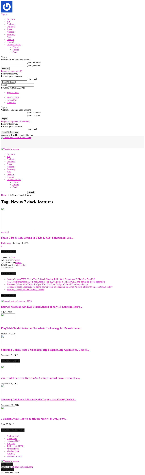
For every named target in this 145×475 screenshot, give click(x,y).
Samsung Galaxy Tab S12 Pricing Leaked (25, 289)
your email (32, 79)
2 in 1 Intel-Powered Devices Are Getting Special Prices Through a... (40, 377)
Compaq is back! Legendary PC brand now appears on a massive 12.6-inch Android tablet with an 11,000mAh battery (60, 287)
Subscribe (21, 265)
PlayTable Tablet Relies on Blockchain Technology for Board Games (40, 328)
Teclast (15, 50)
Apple (9, 29)
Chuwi (15, 47)
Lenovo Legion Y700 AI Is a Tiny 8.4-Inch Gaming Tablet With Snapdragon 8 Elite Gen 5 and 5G (51, 279)
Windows (11, 27)
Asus (9, 37)
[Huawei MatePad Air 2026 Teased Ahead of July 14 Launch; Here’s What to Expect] (16, 301)
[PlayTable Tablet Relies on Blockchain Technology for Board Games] (8, 322)
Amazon (10, 32)
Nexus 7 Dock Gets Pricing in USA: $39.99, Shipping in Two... (37, 237)
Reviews (11, 19)
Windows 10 (14, 456)
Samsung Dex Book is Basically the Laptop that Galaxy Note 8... (38, 399)
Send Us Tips (13, 97)
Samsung (11, 34)
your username (33, 62)
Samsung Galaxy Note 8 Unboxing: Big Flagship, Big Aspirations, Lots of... (45, 349)
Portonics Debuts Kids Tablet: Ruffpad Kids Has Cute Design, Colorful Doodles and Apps (47, 284)
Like (12, 257)
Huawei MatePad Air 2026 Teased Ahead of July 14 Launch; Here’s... (41, 306)
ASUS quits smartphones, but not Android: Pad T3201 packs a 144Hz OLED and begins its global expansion (56, 282)
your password (33, 65)
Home (4, 195)
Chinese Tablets (14, 44)
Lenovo (10, 39)
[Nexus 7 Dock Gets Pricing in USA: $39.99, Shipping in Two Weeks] (18, 229)
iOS (8, 21)
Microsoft (13, 448)
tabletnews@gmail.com (22, 467)
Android (10, 24)
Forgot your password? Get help (15, 121)
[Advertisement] (34, 143)
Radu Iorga (6, 243)
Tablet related (15, 446)
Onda (14, 52)
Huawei (10, 42)
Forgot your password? (11, 71)
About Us (11, 102)
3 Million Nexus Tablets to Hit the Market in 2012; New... (34, 418)
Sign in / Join (13, 92)
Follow (16, 260)
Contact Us (12, 100)
